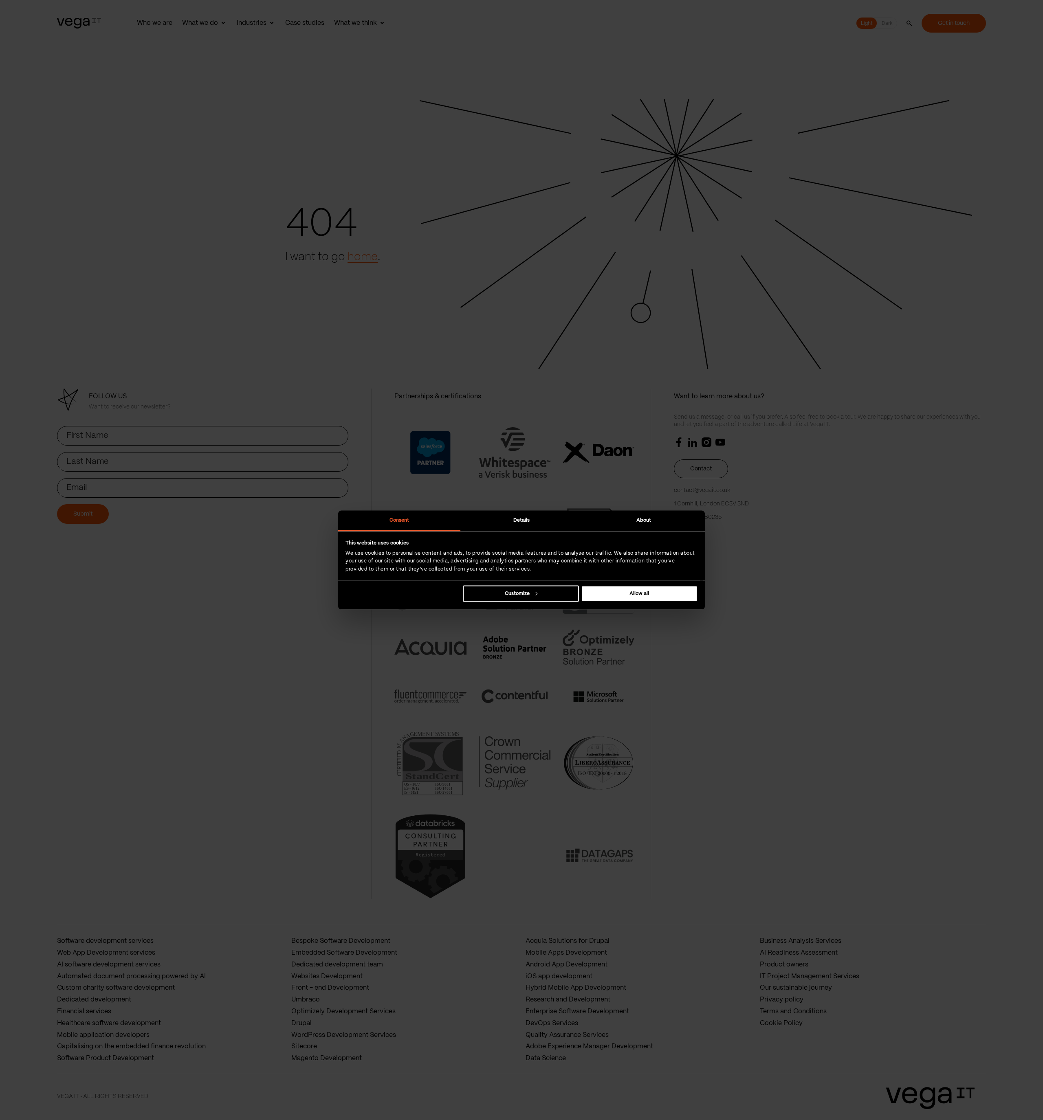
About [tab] (643, 520)
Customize (517, 593)
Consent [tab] (399, 520)
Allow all (639, 593)
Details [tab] (521, 520)
